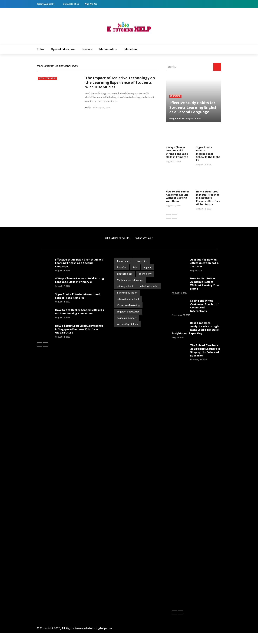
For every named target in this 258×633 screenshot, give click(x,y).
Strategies (141, 260)
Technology (144, 273)
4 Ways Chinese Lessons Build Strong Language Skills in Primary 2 (177, 152)
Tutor (40, 49)
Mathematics (108, 49)
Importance (123, 260)
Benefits (122, 267)
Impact (147, 267)
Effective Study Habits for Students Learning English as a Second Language (79, 263)
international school (128, 298)
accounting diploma (127, 324)
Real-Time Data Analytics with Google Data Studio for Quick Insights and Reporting (195, 328)
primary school (125, 286)
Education (130, 49)
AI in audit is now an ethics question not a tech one (204, 263)
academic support (127, 317)
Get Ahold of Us (71, 4)
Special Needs (125, 273)
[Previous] (168, 216)
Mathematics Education (130, 279)
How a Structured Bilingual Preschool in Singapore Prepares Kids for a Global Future (208, 198)
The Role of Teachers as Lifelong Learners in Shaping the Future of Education (205, 350)
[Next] (174, 216)
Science (87, 49)
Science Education (127, 292)
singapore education (128, 311)
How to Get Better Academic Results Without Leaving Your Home (177, 196)
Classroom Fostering (128, 305)
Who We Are (91, 4)
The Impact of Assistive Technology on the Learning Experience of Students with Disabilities (120, 82)
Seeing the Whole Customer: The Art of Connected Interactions (204, 306)
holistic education (148, 286)
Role (135, 267)
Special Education (63, 49)
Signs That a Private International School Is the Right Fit (208, 154)
